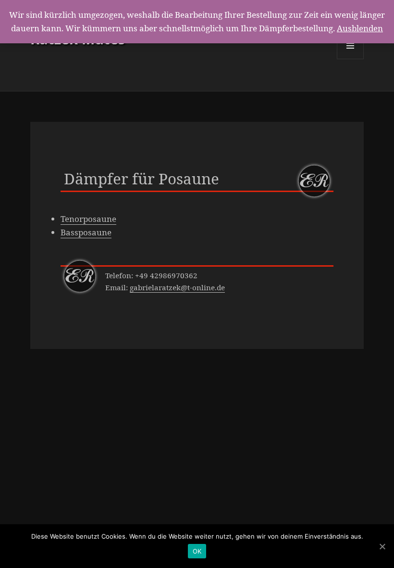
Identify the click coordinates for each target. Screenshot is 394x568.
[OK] (382, 546)
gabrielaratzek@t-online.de (177, 287)
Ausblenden (360, 28)
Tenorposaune (88, 218)
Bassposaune (86, 232)
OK (197, 551)
